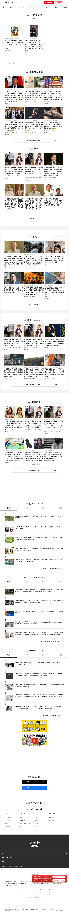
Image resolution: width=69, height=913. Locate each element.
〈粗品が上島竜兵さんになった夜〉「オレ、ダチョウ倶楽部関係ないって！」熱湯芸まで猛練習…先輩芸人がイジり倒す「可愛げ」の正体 (53, 171)
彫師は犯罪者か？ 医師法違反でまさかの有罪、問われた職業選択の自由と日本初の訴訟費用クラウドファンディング (34, 126)
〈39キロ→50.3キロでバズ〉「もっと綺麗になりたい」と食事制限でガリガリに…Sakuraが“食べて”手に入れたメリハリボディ (14, 425)
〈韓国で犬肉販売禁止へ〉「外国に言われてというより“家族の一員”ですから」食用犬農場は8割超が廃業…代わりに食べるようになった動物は (34, 456)
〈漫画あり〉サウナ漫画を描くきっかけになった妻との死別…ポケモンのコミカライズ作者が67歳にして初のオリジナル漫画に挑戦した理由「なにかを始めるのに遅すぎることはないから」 (39, 695)
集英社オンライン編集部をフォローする (35, 781)
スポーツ (36, 813)
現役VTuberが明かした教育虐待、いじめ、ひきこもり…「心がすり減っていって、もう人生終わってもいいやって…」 (34, 171)
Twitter (28, 809)
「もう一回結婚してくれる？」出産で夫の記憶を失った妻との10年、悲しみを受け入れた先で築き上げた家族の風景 (13, 289)
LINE (41, 809)
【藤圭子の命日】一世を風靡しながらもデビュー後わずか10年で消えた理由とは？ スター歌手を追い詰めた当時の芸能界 (54, 342)
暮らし (26, 197)
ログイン (58, 2)
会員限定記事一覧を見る (33, 140)
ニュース (21, 7)
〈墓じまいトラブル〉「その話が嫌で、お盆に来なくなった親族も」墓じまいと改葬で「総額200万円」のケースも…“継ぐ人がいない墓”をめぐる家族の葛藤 (34, 260)
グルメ (36, 823)
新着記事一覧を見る (34, 470)
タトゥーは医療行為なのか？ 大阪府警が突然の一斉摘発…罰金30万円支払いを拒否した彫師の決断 (53, 125)
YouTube (37, 809)
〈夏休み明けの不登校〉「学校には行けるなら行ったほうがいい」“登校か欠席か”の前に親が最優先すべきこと (53, 455)
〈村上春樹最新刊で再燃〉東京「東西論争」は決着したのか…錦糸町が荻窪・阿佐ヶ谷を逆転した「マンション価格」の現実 (34, 95)
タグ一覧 (8, 63)
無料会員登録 (49, 2)
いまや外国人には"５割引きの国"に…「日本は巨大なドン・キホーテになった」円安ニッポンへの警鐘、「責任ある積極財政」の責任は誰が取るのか (53, 96)
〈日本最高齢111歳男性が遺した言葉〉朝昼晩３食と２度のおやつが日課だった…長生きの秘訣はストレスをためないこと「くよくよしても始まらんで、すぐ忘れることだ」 (34, 204)
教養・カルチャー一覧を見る (33, 384)
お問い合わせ (51, 890)
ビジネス (39, 7)
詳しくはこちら (59, 910)
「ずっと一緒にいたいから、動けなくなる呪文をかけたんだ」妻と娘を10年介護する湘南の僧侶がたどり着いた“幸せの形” (54, 259)
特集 (30, 7)
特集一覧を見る (34, 218)
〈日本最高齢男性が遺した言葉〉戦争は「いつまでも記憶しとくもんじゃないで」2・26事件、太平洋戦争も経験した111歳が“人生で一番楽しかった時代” (14, 204)
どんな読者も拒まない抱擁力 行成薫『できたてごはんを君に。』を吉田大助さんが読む (14, 42)
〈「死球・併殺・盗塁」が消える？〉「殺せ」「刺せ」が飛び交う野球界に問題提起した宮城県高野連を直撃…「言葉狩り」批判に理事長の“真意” (13, 372)
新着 (4, 7)
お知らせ (51, 820)
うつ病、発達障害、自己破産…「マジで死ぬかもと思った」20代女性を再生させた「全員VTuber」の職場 (14, 170)
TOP (2, 63)
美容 (35, 820)
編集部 (51, 817)
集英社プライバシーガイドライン (26, 890)
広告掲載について (41, 890)
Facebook (32, 809)
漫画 (56, 7)
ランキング (13, 7)
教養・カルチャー (9, 38)
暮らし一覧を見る (33, 304)
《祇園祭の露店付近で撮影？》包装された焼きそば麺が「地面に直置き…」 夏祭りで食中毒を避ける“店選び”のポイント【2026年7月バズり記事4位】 (34, 290)
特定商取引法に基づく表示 (34, 892)
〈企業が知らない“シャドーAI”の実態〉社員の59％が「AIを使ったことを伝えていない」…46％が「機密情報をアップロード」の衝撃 (14, 456)
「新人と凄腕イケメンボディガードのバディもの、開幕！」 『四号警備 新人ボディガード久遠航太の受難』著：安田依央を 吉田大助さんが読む (34, 45)
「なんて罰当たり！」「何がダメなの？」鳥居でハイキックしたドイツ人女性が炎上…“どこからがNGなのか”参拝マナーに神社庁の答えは (54, 372)
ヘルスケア (37, 817)
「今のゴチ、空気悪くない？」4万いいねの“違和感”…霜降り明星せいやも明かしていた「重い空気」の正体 (53, 202)
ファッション (38, 827)
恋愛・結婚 (52, 813)
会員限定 (64, 7)
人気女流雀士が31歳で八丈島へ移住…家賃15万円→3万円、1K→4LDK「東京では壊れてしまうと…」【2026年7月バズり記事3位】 (54, 290)
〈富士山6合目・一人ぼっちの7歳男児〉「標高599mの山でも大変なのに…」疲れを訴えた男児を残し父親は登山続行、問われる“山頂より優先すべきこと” (34, 372)
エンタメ (47, 7)
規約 (59, 890)
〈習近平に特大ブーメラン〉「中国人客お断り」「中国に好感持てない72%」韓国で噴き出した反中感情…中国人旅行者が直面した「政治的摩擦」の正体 (14, 96)
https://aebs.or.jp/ (13, 885)
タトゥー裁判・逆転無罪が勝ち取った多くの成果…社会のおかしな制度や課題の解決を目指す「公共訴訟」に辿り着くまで (14, 126)
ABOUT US (12, 890)
